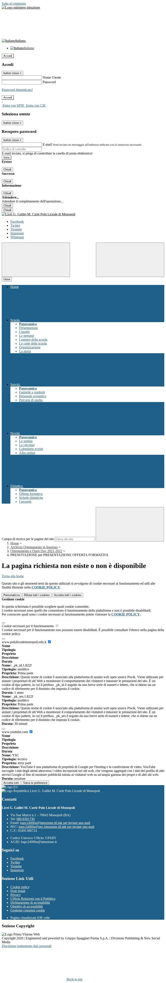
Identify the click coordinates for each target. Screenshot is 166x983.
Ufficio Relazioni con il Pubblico (32, 898)
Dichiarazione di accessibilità (30, 902)
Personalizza (11, 595)
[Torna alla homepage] (83, 214)
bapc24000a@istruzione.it (55, 823)
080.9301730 (25, 819)
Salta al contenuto (14, 3)
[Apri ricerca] (130, 260)
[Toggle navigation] (36, 260)
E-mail (47, 144)
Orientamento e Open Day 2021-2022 (36, 551)
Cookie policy (20, 887)
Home (14, 543)
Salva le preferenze (35, 782)
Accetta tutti (67, 595)
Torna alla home (13, 576)
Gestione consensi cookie (27, 910)
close (6, 279)
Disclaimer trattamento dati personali (26, 946)
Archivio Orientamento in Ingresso (34, 547)
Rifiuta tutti (37, 595)
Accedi (7, 55)
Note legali (17, 891)
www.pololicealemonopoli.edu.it (24, 642)
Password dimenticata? (17, 90)
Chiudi (7, 169)
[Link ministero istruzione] (21, 7)
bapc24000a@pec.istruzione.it (56, 827)
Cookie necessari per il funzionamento (28, 626)
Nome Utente (52, 77)
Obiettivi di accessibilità (26, 906)
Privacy (15, 895)
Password (49, 82)
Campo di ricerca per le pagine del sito (28, 539)
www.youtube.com (15, 732)
